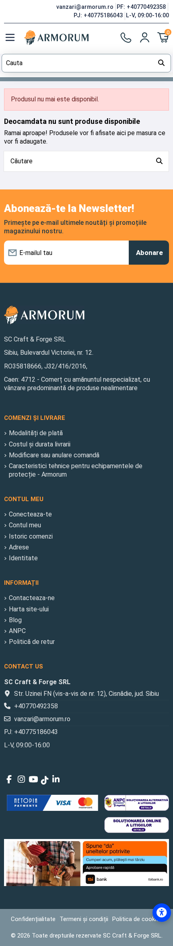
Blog (15, 620)
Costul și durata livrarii (39, 444)
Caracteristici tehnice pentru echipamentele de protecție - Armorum (75, 470)
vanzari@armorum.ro (85, 7)
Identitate (23, 558)
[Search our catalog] (161, 63)
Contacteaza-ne (32, 598)
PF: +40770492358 (142, 7)
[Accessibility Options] (161, 912)
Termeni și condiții (84, 919)
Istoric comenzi (31, 536)
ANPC (17, 631)
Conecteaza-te (30, 514)
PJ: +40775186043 (99, 15)
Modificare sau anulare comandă (54, 455)
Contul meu (25, 525)
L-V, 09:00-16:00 (147, 15)
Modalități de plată (36, 433)
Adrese (19, 547)
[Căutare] (159, 161)
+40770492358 (36, 706)
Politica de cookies (137, 919)
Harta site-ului (29, 609)
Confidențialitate (33, 919)
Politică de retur (32, 642)
